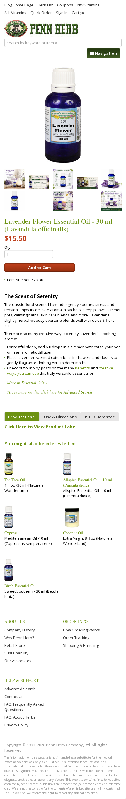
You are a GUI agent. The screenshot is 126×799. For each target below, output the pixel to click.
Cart (78, 12)
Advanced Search (20, 689)
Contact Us (13, 696)
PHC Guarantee (100, 417)
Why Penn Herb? (19, 637)
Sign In (62, 12)
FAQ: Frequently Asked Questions (24, 707)
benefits (83, 368)
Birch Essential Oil (20, 586)
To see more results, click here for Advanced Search (49, 392)
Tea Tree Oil (14, 480)
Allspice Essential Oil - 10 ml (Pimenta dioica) (87, 482)
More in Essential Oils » (27, 382)
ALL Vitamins (15, 12)
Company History (19, 630)
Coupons (65, 4)
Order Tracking (76, 637)
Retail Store (14, 645)
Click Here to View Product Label (40, 427)
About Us (14, 621)
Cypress (10, 533)
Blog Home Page (18, 4)
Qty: (7, 247)
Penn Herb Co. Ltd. (42, 28)
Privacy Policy (16, 724)
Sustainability (16, 653)
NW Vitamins (88, 4)
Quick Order (41, 12)
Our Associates (17, 660)
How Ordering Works (81, 630)
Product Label (22, 417)
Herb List (45, 4)
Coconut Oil (73, 533)
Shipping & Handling (81, 645)
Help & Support (21, 680)
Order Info (75, 621)
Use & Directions (60, 417)
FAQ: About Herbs (19, 717)
